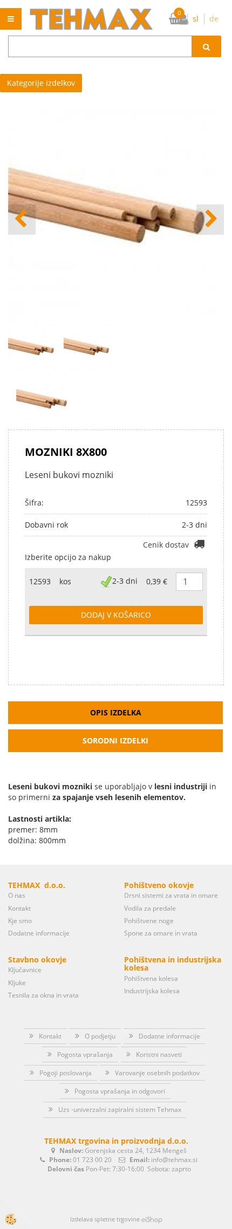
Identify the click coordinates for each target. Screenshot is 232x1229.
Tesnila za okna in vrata (43, 995)
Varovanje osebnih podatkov (157, 1072)
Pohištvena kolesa (151, 978)
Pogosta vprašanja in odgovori (119, 1091)
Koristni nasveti (159, 1054)
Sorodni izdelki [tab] (115, 740)
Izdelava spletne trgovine (105, 1219)
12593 (40, 581)
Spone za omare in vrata (160, 933)
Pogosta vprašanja (85, 1054)
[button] (210, 219)
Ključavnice (25, 969)
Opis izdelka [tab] (115, 712)
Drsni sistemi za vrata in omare (171, 895)
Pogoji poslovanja (65, 1072)
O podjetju (100, 1036)
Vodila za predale (150, 908)
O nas (16, 895)
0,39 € (156, 581)
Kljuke (17, 982)
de (214, 18)
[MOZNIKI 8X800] (44, 401)
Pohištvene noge (149, 920)
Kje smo (20, 920)
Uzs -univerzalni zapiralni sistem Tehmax (119, 1109)
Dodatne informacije (39, 933)
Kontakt (19, 908)
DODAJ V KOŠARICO (116, 615)
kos (65, 581)
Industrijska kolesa (152, 990)
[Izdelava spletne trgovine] (151, 1219)
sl (196, 18)
